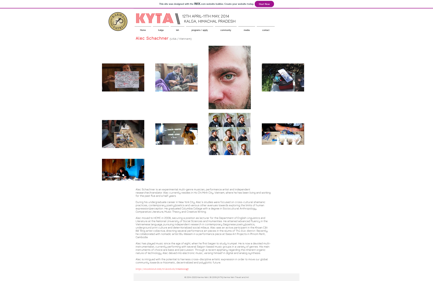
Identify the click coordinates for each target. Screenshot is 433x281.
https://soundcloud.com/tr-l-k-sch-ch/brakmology (162, 269)
